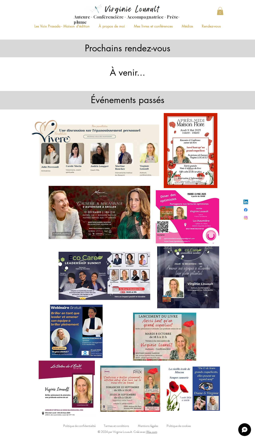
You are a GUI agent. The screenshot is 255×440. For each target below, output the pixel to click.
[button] (220, 11)
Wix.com (151, 431)
